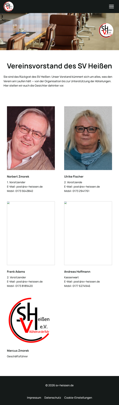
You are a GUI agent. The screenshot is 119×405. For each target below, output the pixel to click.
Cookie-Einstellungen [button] (78, 397)
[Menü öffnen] (111, 6)
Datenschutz (52, 397)
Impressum (34, 397)
